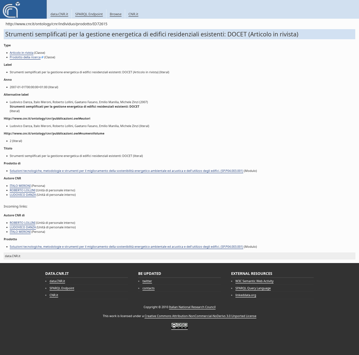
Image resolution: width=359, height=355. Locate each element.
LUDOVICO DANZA (23, 195)
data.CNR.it (59, 14)
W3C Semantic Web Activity (254, 281)
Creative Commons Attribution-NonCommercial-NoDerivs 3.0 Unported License (200, 316)
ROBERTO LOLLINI (22, 190)
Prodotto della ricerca (25, 57)
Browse (116, 14)
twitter (147, 281)
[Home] (23, 9)
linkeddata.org (245, 295)
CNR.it (133, 14)
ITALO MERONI (20, 186)
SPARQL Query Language (253, 288)
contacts (148, 288)
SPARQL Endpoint (89, 14)
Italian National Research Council (192, 307)
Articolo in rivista (21, 53)
